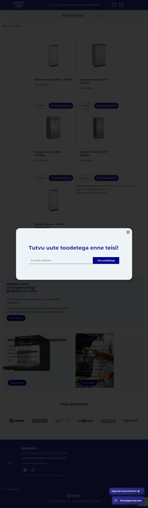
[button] (128, 232)
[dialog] (74, 254)
